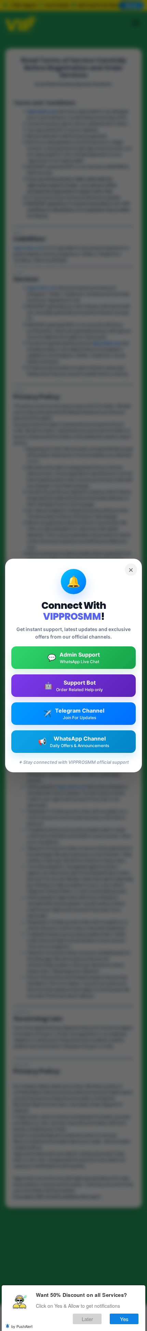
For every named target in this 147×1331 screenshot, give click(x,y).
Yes (124, 1318)
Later (87, 1318)
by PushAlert (21, 1326)
